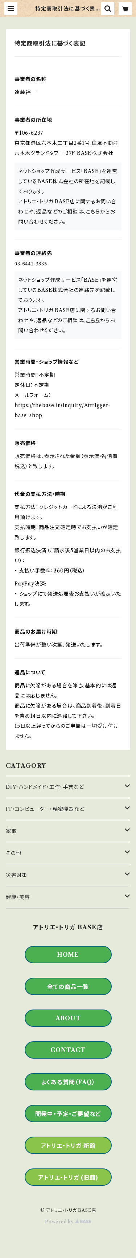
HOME (68, 954)
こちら (93, 211)
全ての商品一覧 (68, 986)
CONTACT (68, 1050)
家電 (11, 831)
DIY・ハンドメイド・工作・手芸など (45, 787)
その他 (13, 853)
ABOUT (68, 1018)
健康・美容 (18, 897)
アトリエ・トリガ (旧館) (68, 1177)
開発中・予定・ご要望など (68, 1113)
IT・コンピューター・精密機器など (45, 809)
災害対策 (16, 875)
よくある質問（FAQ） (68, 1082)
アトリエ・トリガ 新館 (68, 1145)
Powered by (60, 1221)
